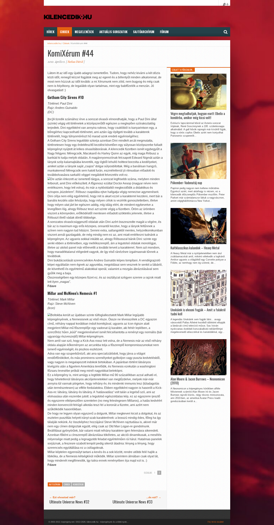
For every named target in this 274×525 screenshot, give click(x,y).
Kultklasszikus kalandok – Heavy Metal (195, 248)
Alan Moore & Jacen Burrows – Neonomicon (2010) (198, 381)
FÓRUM (164, 32)
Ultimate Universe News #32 (69, 502)
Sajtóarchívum (143, 32)
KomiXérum (78, 484)
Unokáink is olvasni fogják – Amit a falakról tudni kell (198, 312)
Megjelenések (84, 32)
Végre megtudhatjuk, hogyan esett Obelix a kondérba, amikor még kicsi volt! (198, 116)
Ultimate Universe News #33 (132, 502)
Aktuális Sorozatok (113, 32)
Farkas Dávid (75, 62)
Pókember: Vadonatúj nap (186, 183)
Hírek (50, 32)
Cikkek (64, 32)
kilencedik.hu (54, 43)
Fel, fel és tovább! (216, 522)
